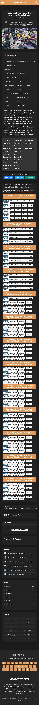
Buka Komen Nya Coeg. (19, 529)
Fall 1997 (27, 639)
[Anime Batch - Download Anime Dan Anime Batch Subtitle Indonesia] (19, 4)
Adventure (25, 97)
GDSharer (21, 302)
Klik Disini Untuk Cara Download (23, 192)
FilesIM (15, 304)
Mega (21, 304)
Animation (20, 604)
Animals (20, 600)
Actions (20, 590)
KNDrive (29, 302)
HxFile (31, 201)
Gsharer (24, 228)
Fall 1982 (27, 631)
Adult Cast (20, 593)
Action (19, 97)
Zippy (30, 228)
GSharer (18, 201)
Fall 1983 (11, 635)
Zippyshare (7, 304)
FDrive (25, 201)
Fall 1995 (11, 639)
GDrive (12, 201)
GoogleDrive (12, 302)
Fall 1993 (27, 635)
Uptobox (6, 202)
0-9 (4, 663)
